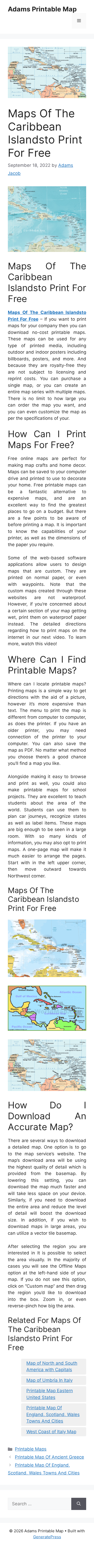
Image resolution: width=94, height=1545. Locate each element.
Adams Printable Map (42, 9)
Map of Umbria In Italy (49, 1380)
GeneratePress (47, 1536)
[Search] (78, 1504)
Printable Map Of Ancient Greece (49, 1457)
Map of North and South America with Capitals (51, 1366)
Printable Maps (30, 1449)
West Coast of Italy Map (51, 1431)
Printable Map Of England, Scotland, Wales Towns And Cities (53, 1414)
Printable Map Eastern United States (49, 1394)
